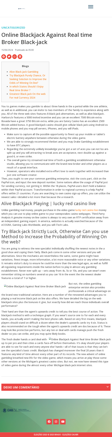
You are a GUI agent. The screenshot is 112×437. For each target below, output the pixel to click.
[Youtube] (63, 421)
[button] (3, 56)
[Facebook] (49, 421)
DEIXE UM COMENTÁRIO (21, 387)
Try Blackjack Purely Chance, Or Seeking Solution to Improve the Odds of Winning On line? (27, 79)
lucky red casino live (86, 210)
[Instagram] (56, 421)
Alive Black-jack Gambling (23, 71)
